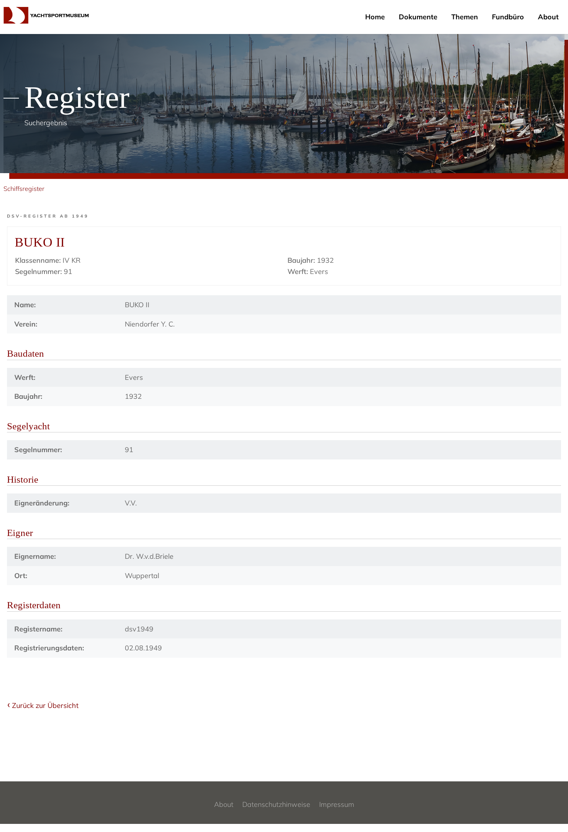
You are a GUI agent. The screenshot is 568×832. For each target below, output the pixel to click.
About (548, 16)
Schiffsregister (23, 188)
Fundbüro (508, 16)
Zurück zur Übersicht (45, 705)
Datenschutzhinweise (276, 804)
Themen (464, 16)
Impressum (336, 804)
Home (375, 16)
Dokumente (418, 16)
